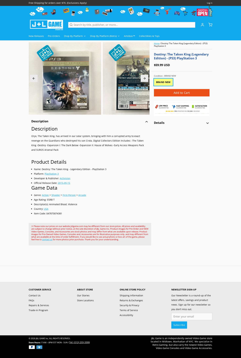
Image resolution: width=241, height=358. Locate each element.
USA (46, 208)
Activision (65, 178)
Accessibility (126, 315)
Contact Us (34, 295)
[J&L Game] (46, 25)
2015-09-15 (64, 182)
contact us (47, 239)
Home (157, 43)
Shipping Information (131, 295)
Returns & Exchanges (131, 300)
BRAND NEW (163, 82)
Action (45, 195)
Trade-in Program (38, 310)
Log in (209, 3)
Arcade (82, 195)
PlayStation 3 (52, 173)
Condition (165, 76)
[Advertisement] (88, 257)
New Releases (36, 36)
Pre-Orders (54, 36)
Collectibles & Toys (149, 36)
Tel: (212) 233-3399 (79, 342)
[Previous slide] (34, 78)
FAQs (31, 300)
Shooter (55, 195)
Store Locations (85, 300)
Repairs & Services (39, 305)
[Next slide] (144, 78)
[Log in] (201, 25)
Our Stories (83, 295)
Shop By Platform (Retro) (103, 36)
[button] (182, 92)
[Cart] (209, 25)
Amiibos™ (129, 36)
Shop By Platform (73, 36)
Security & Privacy (129, 305)
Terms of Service (129, 310)
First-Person (69, 195)
